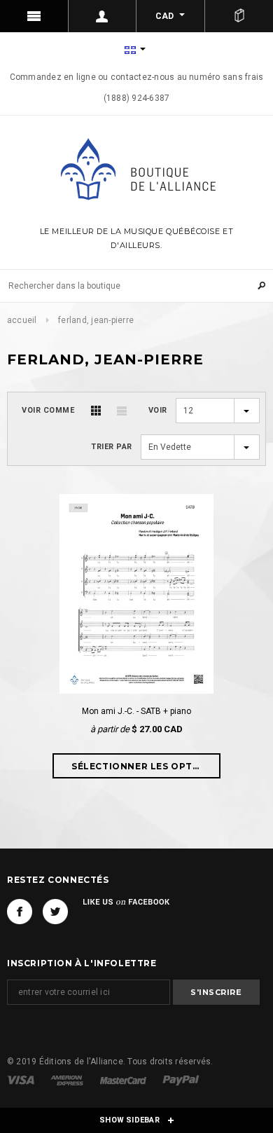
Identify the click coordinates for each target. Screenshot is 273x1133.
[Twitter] (55, 911)
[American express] (67, 1080)
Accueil (22, 320)
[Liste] (122, 411)
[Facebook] (19, 911)
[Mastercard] (124, 1080)
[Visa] (21, 1080)
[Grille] (96, 411)
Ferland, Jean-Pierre (96, 320)
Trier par (111, 446)
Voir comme (48, 410)
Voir (157, 410)
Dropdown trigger (103, 16)
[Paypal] (181, 1080)
